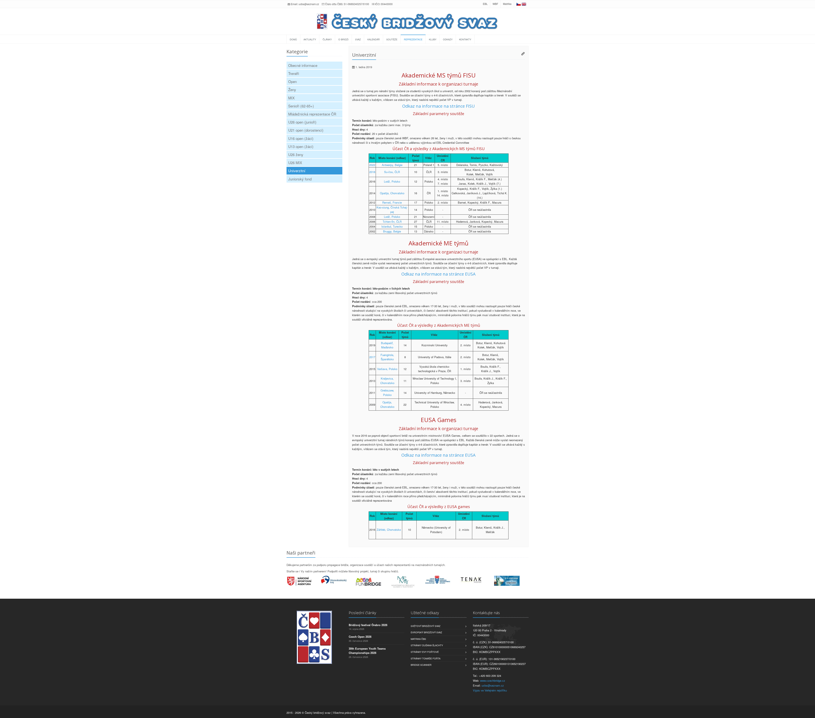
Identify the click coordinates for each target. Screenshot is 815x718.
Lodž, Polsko (392, 181)
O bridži (343, 39)
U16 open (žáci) (300, 138)
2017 (372, 357)
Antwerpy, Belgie (392, 165)
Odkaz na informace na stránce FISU (438, 106)
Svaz (358, 39)
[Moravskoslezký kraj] (338, 579)
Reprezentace (413, 39)
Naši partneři (301, 552)
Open (292, 81)
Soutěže (391, 39)
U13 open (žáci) (300, 146)
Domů (293, 39)
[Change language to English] (524, 4)
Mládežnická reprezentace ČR (312, 114)
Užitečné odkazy (425, 612)
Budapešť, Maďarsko (387, 345)
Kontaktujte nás (486, 612)
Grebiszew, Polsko (387, 392)
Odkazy (447, 39)
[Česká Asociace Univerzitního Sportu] (442, 580)
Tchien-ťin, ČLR (392, 222)
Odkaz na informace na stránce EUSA (438, 274)
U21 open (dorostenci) (305, 130)
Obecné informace (302, 65)
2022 (372, 165)
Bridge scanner (421, 664)
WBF (495, 4)
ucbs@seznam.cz (309, 4)
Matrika (507, 4)
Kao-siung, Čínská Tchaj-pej (392, 209)
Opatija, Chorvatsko (392, 193)
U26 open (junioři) (302, 122)
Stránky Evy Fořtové (425, 651)
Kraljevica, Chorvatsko (387, 380)
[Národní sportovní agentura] (304, 581)
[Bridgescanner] (511, 581)
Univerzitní (296, 170)
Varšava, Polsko (387, 369)
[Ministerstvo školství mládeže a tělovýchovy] (407, 582)
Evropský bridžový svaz (426, 632)
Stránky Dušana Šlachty (427, 645)
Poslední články (362, 612)
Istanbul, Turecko (392, 226)
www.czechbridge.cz (492, 681)
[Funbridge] (373, 582)
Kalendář (373, 39)
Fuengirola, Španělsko (387, 357)
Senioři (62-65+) (301, 105)
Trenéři (293, 73)
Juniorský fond (300, 179)
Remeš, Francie (392, 202)
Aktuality (310, 39)
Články (327, 39)
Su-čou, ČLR (392, 172)
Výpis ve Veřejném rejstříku (490, 690)
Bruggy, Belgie (392, 231)
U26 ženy (295, 154)
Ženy (292, 89)
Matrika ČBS (418, 639)
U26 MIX (295, 162)
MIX (291, 97)
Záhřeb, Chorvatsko (389, 530)
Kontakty (465, 39)
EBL (485, 4)
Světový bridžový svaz (425, 626)
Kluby (432, 39)
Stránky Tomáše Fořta (425, 658)
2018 (372, 172)
